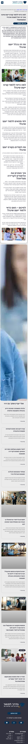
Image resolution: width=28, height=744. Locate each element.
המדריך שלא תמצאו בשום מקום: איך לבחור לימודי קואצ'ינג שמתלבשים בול (14, 679)
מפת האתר (8, 738)
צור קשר (9, 737)
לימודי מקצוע (19, 9)
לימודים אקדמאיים (19, 740)
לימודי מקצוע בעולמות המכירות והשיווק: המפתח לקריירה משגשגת (15, 451)
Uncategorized (19, 733)
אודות (9, 735)
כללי (22, 735)
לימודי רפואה (20, 738)
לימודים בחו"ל (20, 742)
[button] (2, 2)
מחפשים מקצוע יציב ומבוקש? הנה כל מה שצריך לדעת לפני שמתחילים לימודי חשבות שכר (14, 628)
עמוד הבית (25, 9)
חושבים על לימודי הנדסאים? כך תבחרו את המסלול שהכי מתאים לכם (15, 522)
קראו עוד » (22, 421)
